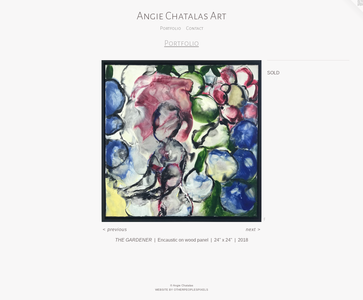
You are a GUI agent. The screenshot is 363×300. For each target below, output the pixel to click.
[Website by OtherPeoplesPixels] (351, 11)
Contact (194, 28)
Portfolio (170, 28)
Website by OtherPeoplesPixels (181, 289)
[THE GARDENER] (181, 141)
